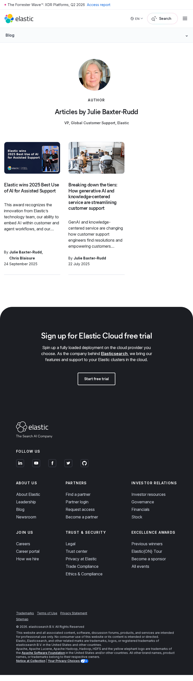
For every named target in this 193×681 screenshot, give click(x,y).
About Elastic (28, 494)
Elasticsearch (114, 353)
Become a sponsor (148, 558)
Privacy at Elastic (81, 558)
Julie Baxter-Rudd (25, 252)
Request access (80, 509)
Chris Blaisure (22, 258)
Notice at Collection (30, 661)
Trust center (76, 551)
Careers (23, 543)
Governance (142, 501)
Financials (140, 509)
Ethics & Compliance (84, 573)
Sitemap (22, 619)
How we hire (27, 558)
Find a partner (78, 494)
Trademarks (25, 613)
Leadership (26, 501)
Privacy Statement (73, 613)
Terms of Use (47, 613)
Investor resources (148, 494)
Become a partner (82, 516)
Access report (98, 5)
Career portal (27, 551)
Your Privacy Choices (64, 661)
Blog (20, 509)
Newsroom (26, 516)
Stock (136, 516)
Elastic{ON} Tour (146, 551)
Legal (70, 543)
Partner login (77, 501)
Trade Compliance (82, 566)
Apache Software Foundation (43, 653)
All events (140, 566)
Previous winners (147, 543)
